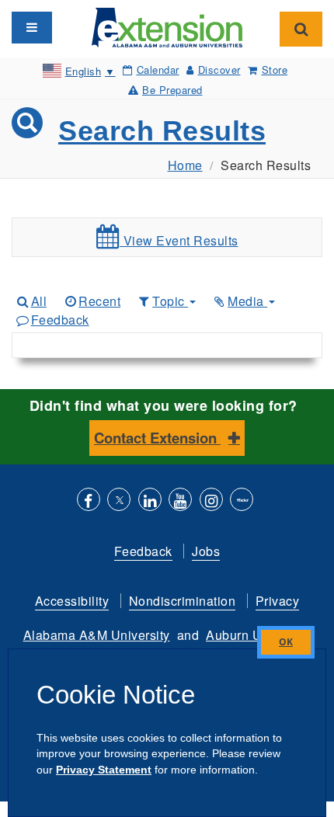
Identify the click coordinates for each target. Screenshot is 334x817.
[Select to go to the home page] (167, 26)
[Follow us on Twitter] (118, 501)
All (39, 301)
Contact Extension (157, 437)
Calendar (158, 69)
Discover (219, 69)
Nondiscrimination (182, 601)
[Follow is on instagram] (211, 501)
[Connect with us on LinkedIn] (150, 501)
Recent (99, 301)
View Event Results (179, 240)
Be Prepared (172, 89)
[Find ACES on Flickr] (241, 501)
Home (185, 165)
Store (274, 69)
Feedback (60, 320)
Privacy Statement (103, 769)
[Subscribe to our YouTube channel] (180, 501)
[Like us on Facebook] (88, 501)
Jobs (206, 551)
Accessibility (72, 601)
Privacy (278, 601)
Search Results (162, 131)
